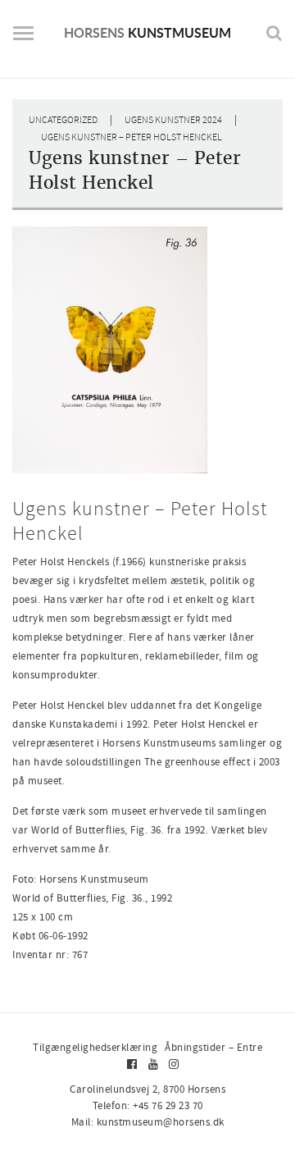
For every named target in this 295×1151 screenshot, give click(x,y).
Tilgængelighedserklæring (95, 1047)
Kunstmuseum (147, 32)
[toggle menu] (23, 39)
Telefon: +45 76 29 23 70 (148, 1105)
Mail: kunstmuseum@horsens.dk (148, 1122)
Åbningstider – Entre (213, 1047)
